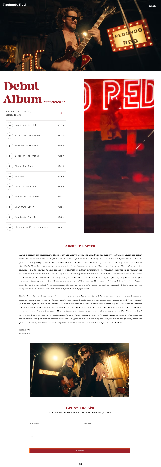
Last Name (88, 423)
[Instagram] (80, 464)
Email (32, 436)
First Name (34, 423)
